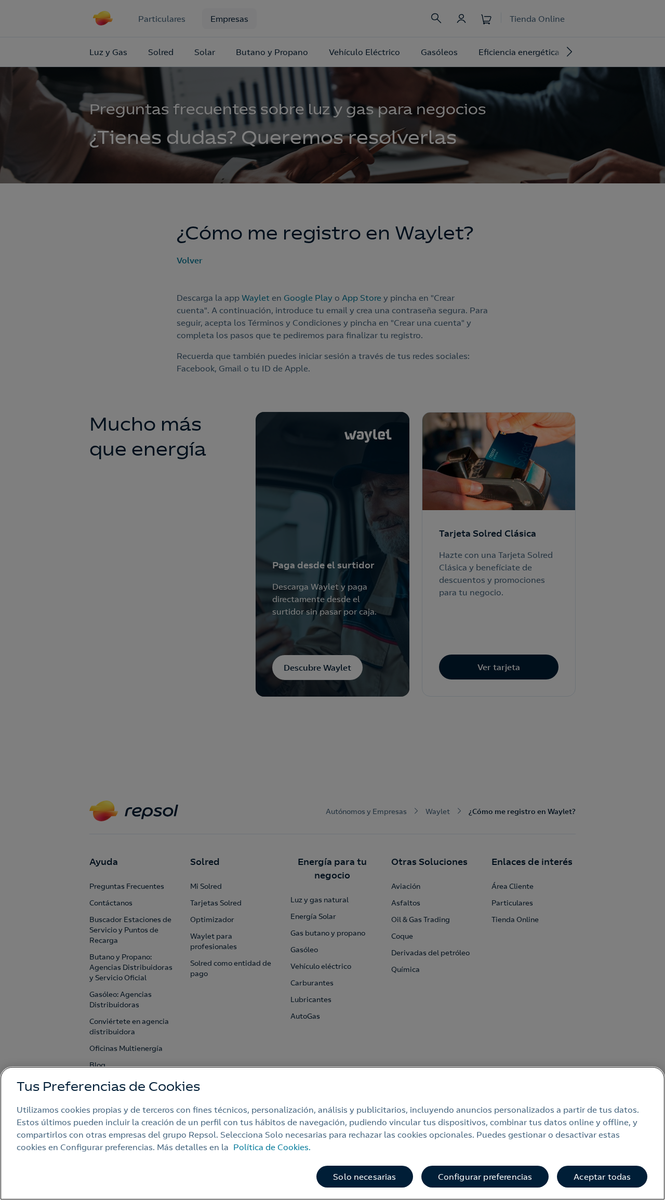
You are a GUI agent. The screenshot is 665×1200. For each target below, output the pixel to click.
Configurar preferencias (485, 1176)
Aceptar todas (602, 1176)
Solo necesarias (364, 1176)
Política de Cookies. (272, 1147)
